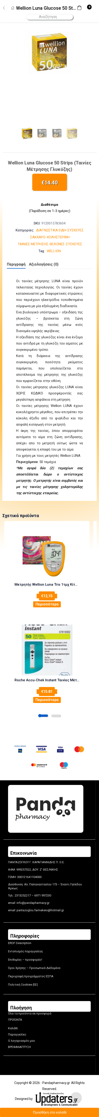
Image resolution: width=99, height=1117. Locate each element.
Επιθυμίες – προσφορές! (25, 959)
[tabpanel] (46, 569)
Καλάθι (13, 1028)
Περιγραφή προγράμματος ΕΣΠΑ (30, 976)
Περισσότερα (46, 604)
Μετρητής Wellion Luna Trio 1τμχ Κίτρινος (47, 584)
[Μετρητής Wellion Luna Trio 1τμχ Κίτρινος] (47, 554)
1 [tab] (43, 715)
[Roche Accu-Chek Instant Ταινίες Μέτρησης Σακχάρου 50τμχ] (47, 650)
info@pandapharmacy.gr (33, 903)
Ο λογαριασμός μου (21, 1040)
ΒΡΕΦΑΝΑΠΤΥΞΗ (19, 1047)
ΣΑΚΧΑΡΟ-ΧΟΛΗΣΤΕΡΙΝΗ (50, 237)
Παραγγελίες (17, 1034)
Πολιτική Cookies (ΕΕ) (23, 984)
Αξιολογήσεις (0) (43, 264)
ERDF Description (19, 943)
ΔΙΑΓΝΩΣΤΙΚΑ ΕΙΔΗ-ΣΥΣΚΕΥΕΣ (60, 230)
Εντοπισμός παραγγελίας (25, 951)
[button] (80, 8)
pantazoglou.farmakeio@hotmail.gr (40, 910)
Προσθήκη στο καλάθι (49, 1112)
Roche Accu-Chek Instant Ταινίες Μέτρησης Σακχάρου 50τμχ (47, 680)
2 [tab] (56, 715)
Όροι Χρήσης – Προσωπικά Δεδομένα (34, 968)
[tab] (18, 265)
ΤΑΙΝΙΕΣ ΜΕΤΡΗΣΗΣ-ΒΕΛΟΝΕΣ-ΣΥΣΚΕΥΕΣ (50, 244)
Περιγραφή (16, 264)
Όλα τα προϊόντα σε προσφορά (29, 1013)
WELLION (54, 251)
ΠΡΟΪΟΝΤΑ (15, 1019)
